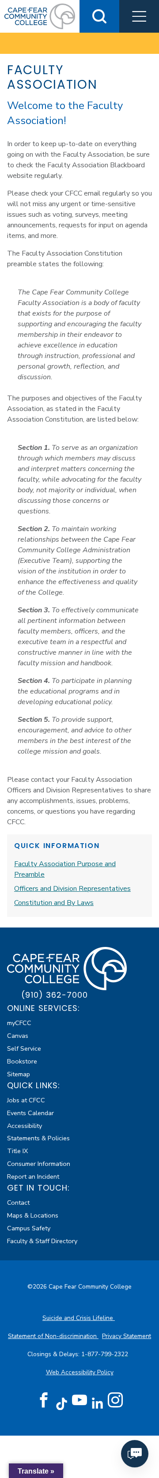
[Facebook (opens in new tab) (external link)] (43, 1400)
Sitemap (18, 1074)
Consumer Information (38, 1163)
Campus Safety (28, 1228)
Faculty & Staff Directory (42, 1241)
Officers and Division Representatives (72, 889)
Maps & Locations (32, 1215)
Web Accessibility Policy (80, 1372)
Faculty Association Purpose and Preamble (65, 869)
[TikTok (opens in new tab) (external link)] (62, 1403)
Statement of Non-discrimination (53, 1336)
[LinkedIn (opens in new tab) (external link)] (97, 1403)
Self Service (24, 1048)
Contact (18, 1202)
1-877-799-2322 (105, 1354)
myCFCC (19, 1022)
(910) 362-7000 (54, 994)
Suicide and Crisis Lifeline (78, 1318)
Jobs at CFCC (26, 1100)
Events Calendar (30, 1112)
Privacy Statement (126, 1336)
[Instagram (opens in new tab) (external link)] (115, 1400)
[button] (139, 16)
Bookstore (22, 1061)
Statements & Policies (38, 1138)
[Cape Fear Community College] (39, 16)
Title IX (17, 1150)
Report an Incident (33, 1176)
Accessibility (24, 1125)
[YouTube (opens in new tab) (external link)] (79, 1400)
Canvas (17, 1035)
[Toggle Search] (99, 16)
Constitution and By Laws (54, 903)
